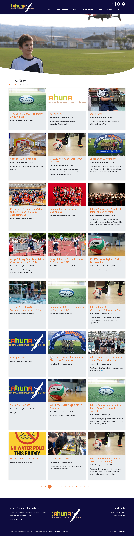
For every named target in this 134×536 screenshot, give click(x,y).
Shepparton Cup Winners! (103, 159)
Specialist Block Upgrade (23, 159)
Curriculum (62, 9)
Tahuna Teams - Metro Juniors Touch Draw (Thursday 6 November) (105, 408)
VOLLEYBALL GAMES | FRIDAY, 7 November (66, 407)
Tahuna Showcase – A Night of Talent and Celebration (105, 210)
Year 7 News (96, 114)
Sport (99, 9)
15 (65, 486)
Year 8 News (56, 114)
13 (57, 486)
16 (69, 486)
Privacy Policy (48, 531)
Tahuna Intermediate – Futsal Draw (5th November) (105, 460)
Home (11, 85)
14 (61, 486)
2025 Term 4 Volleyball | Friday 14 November (105, 261)
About (49, 9)
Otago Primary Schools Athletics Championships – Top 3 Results (27, 261)
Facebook (122, 512)
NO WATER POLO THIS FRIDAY (25, 458)
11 (49, 486)
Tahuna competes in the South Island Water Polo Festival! (106, 359)
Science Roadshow (59, 458)
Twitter (122, 516)
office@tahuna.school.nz (22, 516)
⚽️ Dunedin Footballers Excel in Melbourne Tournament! (66, 359)
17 (73, 486)
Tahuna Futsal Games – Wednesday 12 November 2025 (106, 308)
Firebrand (122, 531)
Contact (120, 9)
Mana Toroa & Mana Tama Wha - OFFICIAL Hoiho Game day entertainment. (26, 212)
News (75, 9)
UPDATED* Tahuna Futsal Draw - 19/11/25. (66, 160)
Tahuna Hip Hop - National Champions (63, 210)
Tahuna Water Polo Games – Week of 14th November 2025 (25, 308)
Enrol (110, 9)
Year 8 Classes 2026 (20, 405)
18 (77, 486)
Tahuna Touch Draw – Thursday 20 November (26, 115)
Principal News (18, 357)
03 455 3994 (18, 519)
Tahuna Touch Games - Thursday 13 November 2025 (67, 308)
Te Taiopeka (87, 9)
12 (53, 486)
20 (84, 486)
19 (80, 486)
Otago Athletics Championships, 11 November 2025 (66, 261)
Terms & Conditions (61, 531)
